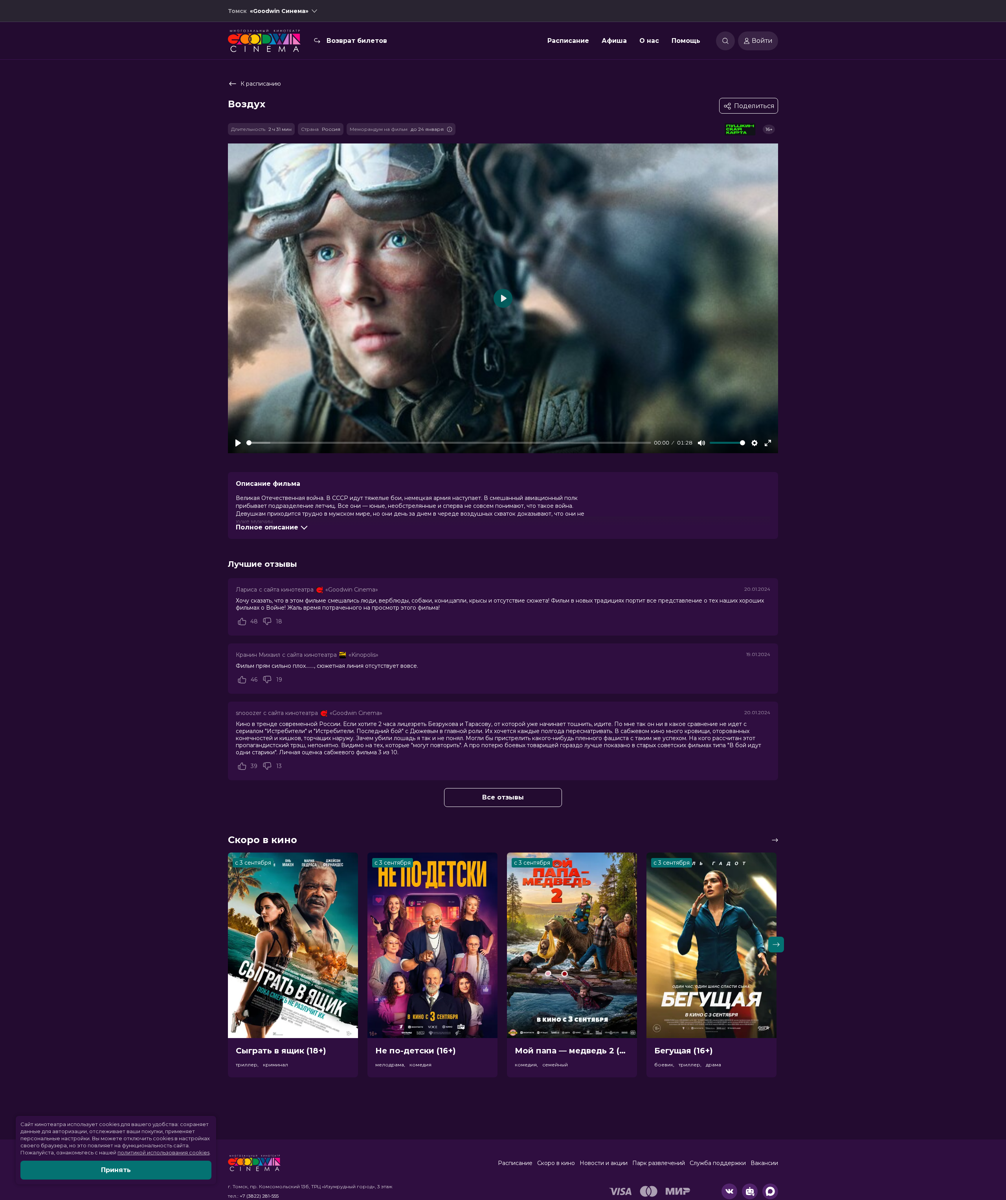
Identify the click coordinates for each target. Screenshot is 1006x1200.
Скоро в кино (556, 1163)
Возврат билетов (357, 40)
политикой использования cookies (163, 1152)
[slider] (448, 443)
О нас (649, 40)
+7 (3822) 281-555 (259, 1196)
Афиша (614, 40)
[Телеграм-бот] (750, 1191)
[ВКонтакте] (729, 1191)
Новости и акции (604, 1163)
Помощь (686, 40)
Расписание (568, 40)
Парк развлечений (658, 1163)
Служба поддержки (718, 1163)
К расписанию (260, 83)
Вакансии (764, 1163)
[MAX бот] (770, 1191)
